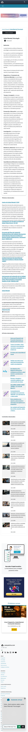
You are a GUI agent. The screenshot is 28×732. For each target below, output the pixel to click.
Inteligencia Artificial (5, 667)
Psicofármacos (4, 676)
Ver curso (14, 629)
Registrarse (3, 688)
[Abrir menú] (3, 6)
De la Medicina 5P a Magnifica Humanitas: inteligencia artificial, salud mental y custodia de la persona (18, 372)
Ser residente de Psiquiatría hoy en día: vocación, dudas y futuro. (18, 408)
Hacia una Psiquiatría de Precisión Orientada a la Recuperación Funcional (17, 339)
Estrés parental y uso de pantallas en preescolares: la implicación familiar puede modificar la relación (18, 423)
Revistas (2, 680)
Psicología (3, 659)
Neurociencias (4, 665)
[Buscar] (24, 2)
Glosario (7, 29)
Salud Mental (3, 663)
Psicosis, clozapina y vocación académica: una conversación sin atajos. (17, 380)
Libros (2, 682)
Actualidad (3, 672)
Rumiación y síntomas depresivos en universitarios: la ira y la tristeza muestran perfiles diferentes (18, 515)
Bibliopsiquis (3, 678)
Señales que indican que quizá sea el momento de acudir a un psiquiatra (17, 362)
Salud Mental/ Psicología (16, 29)
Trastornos (3, 661)
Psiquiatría (3, 658)
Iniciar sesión (3, 686)
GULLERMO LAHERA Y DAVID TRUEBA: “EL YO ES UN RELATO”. (17, 386)
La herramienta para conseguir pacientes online (13, 568)
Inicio (3, 29)
